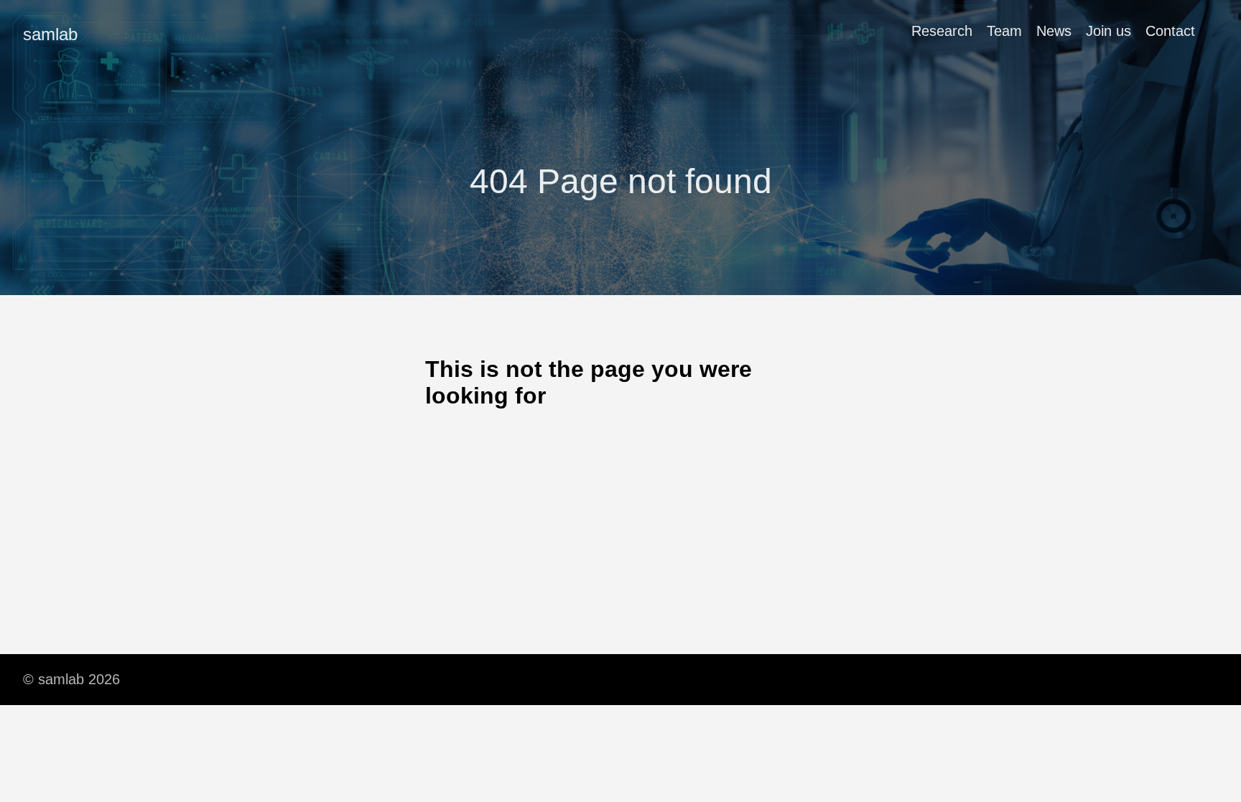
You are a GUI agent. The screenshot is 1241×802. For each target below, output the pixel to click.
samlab (50, 34)
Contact (1170, 31)
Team (1004, 31)
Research (941, 31)
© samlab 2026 (71, 679)
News (1054, 31)
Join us (1108, 31)
